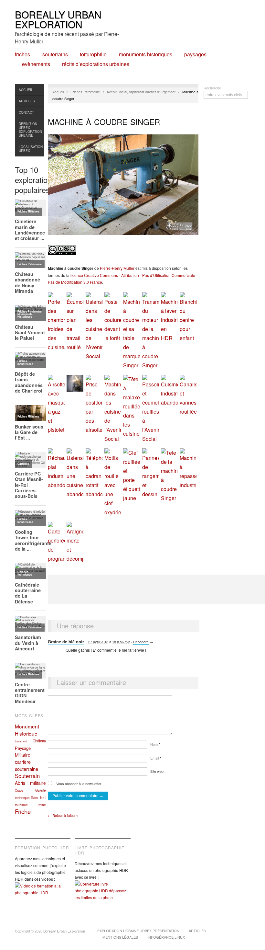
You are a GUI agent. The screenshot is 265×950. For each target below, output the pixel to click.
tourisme (21, 804)
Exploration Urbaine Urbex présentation (138, 930)
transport (21, 741)
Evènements (36, 64)
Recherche (212, 87)
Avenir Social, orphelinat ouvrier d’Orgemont (141, 91)
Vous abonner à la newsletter (78, 783)
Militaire (22, 754)
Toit (42, 797)
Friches (22, 54)
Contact (26, 112)
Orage (19, 790)
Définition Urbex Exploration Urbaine (30, 129)
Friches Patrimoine (85, 91)
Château (39, 740)
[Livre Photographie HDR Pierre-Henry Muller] (102, 895)
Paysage (23, 748)
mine (42, 804)
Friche (23, 811)
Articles (27, 101)
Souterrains (55, 54)
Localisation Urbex (31, 148)
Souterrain (27, 776)
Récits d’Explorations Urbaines (95, 64)
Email (155, 758)
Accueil (26, 89)
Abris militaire (30, 783)
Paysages (195, 54)
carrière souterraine (26, 765)
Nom (155, 744)
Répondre (141, 641)
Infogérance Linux (166, 937)
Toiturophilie (93, 54)
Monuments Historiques (145, 54)
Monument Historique (27, 730)
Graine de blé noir (66, 642)
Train (34, 797)
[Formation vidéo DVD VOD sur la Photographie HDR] (42, 894)
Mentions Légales (120, 937)
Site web (157, 771)
